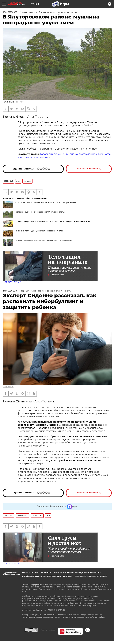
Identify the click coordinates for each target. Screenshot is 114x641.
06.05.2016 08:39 (10, 12)
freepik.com (8, 386)
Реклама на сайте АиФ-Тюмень (36, 573)
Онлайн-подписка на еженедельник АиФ (41, 576)
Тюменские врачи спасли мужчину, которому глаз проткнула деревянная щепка (52, 221)
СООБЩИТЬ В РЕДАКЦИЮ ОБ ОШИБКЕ (91, 576)
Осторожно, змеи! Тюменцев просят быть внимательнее (41, 212)
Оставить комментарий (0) (89, 169)
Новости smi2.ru (12, 282)
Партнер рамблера (48, 630)
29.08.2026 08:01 (10, 291)
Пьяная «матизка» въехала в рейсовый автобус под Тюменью (43, 240)
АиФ (22, 102)
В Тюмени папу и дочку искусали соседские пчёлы (39, 231)
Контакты (67, 576)
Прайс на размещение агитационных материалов (77, 573)
